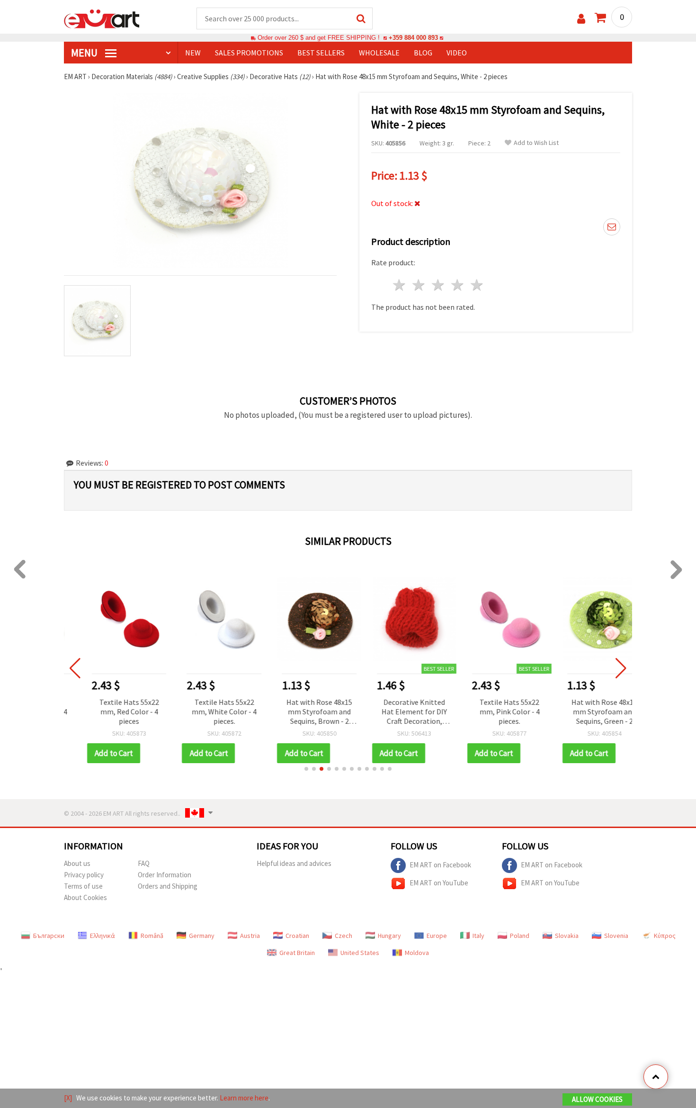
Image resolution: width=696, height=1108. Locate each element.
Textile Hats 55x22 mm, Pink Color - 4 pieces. (491, 711)
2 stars (419, 285)
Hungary (389, 935)
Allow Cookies (597, 1099)
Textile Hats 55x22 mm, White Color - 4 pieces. (205, 711)
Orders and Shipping (167, 886)
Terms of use (83, 886)
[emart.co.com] (102, 18)
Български (48, 935)
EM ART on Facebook (440, 864)
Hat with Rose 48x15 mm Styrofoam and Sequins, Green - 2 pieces (586, 712)
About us (77, 863)
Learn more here (244, 1097)
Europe (437, 935)
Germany (201, 935)
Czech (343, 935)
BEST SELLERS (321, 52)
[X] (68, 1097)
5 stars (477, 285)
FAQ (144, 863)
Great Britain (297, 952)
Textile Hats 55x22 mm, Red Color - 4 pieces (110, 711)
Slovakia (567, 935)
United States (359, 952)
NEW (193, 52)
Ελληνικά (102, 935)
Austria (250, 935)
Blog (423, 52)
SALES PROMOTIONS (249, 52)
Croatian (297, 935)
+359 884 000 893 (413, 37)
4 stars (457, 285)
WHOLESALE (379, 52)
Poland (519, 935)
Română (152, 935)
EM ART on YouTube (439, 882)
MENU (85, 52)
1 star (400, 285)
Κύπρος (665, 935)
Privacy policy (84, 874)
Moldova (417, 952)
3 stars (438, 285)
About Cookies (85, 897)
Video (456, 52)
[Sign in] (581, 18)
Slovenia (616, 935)
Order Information (164, 874)
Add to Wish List (536, 142)
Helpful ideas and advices (294, 863)
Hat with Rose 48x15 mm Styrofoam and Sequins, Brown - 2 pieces (300, 712)
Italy (478, 935)
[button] (306, 769)
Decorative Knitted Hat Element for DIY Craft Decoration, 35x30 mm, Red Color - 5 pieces (395, 712)
